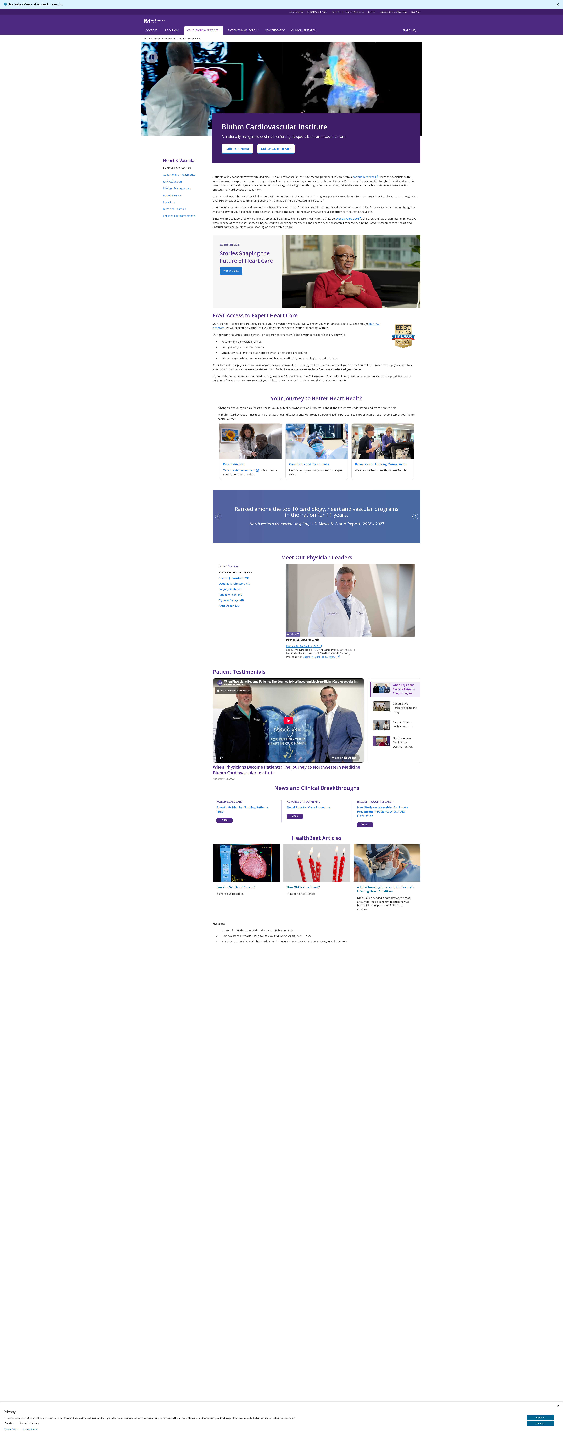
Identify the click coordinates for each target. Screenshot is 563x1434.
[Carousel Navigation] (316, 516)
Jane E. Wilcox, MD (230, 594)
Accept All (540, 1417)
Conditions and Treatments (309, 464)
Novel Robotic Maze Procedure (308, 807)
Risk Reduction (172, 181)
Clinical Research (303, 30)
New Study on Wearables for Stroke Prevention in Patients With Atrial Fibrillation (382, 811)
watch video (231, 271)
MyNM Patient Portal (317, 12)
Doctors (151, 30)
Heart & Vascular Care (177, 168)
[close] (557, 4)
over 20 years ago (347, 218)
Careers (371, 12)
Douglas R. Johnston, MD (234, 583)
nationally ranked (364, 177)
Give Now (415, 12)
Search (407, 30)
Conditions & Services (202, 30)
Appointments (296, 12)
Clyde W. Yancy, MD (231, 600)
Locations (172, 30)
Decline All (540, 1423)
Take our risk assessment (239, 470)
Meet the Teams (175, 209)
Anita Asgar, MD (229, 605)
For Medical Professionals (179, 216)
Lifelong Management (177, 188)
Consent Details (11, 1429)
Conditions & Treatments (179, 174)
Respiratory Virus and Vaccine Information (35, 4)
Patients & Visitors (241, 30)
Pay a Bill (336, 12)
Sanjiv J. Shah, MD (230, 589)
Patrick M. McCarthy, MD (235, 572)
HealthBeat (273, 30)
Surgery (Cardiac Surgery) (320, 657)
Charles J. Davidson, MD (234, 578)
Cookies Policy (30, 1429)
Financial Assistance (354, 12)
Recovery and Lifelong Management (381, 464)
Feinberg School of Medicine (393, 12)
